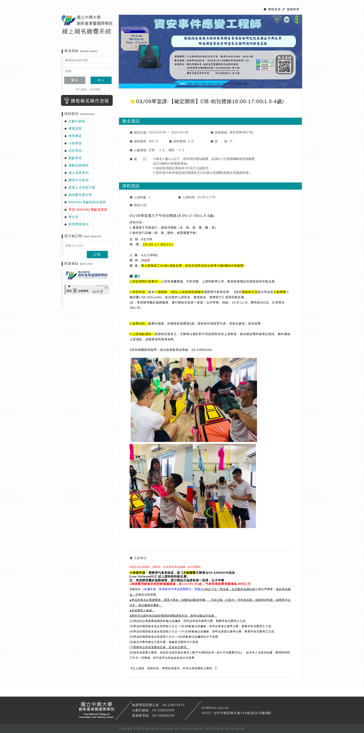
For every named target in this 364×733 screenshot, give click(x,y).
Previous (112, 55)
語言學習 (75, 151)
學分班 (73, 217)
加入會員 (81, 89)
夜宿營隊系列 (78, 224)
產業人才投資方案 (81, 187)
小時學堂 (75, 143)
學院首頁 (274, 9)
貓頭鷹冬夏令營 (80, 195)
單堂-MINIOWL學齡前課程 (87, 210)
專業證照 (75, 128)
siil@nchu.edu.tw (215, 708)
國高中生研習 (78, 180)
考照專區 (75, 136)
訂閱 (97, 254)
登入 (101, 80)
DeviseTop (237, 728)
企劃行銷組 (76, 121)
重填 (74, 80)
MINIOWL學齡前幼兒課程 (87, 202)
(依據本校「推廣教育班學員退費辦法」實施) (172, 589)
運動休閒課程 (78, 165)
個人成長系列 (78, 173)
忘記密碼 (95, 89)
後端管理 (293, 9)
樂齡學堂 (75, 158)
